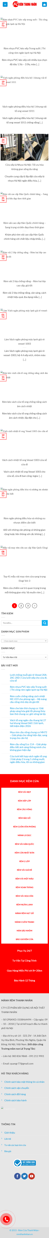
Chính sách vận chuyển (16, 1087)
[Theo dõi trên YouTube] (31, 1176)
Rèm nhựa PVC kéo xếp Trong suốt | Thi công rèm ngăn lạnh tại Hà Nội (24, 50)
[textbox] (24, 641)
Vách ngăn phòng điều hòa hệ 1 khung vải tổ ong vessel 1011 (24, 108)
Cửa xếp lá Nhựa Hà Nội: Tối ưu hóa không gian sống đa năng (24, 167)
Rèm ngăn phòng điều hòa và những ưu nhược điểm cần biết (24, 520)
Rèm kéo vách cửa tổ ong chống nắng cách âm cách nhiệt (24, 404)
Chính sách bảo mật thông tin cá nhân (24, 1081)
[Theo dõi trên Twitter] (24, 1176)
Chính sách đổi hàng (15, 1094)
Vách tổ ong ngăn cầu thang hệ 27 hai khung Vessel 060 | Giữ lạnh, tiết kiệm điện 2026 (28, 723)
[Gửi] (45, 623)
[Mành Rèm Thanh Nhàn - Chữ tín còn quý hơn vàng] (24, 4)
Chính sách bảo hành (15, 1100)
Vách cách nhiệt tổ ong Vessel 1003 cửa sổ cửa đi (24, 462)
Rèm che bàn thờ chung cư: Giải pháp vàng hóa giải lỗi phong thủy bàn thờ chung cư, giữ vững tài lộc (28, 711)
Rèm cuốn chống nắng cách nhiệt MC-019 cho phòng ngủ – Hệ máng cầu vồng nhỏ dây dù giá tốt (28, 699)
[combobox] (24, 641)
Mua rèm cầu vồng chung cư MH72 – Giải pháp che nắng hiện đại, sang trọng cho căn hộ (28, 735)
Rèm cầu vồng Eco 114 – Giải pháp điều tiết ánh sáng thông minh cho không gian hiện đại (28, 747)
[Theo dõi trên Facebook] (17, 1176)
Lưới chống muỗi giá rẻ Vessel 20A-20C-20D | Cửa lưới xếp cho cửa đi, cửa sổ (28, 677)
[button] (5, 4)
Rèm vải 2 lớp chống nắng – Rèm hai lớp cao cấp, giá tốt (25, 283)
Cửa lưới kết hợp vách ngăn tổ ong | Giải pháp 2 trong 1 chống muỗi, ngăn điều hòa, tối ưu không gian (28, 759)
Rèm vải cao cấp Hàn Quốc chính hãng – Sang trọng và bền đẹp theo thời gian (24, 225)
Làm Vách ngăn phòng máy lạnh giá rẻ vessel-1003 (24, 341)
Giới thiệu (9, 1132)
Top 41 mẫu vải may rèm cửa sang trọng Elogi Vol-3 (24, 578)
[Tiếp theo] (34, 605)
